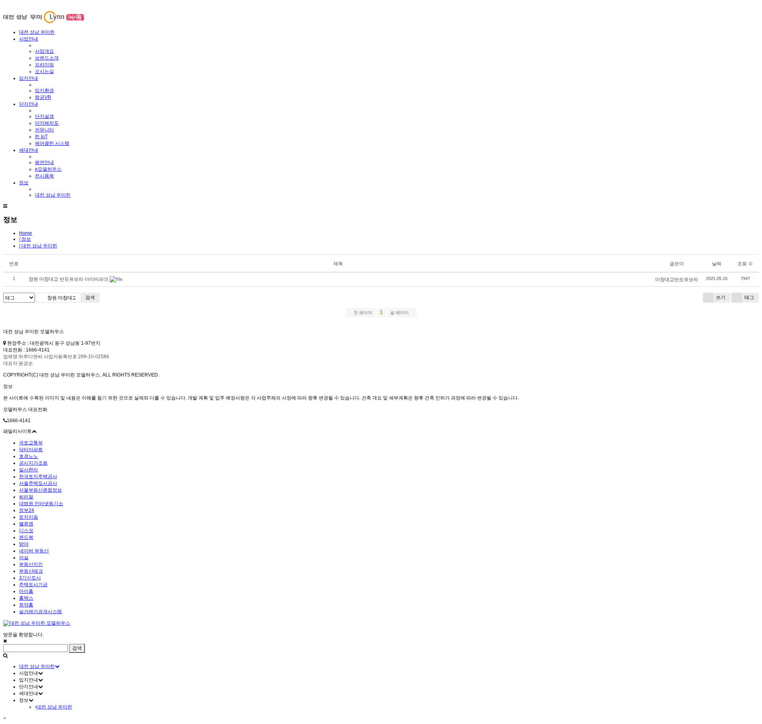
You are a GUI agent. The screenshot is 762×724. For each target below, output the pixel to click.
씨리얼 (26, 497)
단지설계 (44, 116)
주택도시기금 (33, 584)
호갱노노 (28, 456)
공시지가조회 (33, 463)
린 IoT (41, 136)
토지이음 (28, 517)
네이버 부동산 (34, 551)
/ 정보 (25, 239)
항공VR (43, 97)
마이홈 (26, 591)
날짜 (717, 263)
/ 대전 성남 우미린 (38, 246)
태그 (748, 297)
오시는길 (44, 71)
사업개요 (44, 51)
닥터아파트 (31, 449)
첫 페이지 (362, 312)
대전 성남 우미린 (37, 32)
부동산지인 (31, 564)
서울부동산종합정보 (40, 490)
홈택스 (26, 598)
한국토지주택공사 (38, 476)
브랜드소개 (47, 58)
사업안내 (28, 39)
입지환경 (44, 90)
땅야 (24, 544)
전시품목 (44, 176)
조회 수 (745, 263)
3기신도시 (30, 578)
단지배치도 (47, 123)
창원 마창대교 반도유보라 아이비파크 (68, 279)
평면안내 (44, 162)
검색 (90, 297)
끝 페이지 (400, 312)
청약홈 (26, 605)
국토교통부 (31, 443)
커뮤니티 (44, 130)
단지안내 (28, 104)
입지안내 (28, 78)
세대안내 (28, 150)
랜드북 (26, 537)
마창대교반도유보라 (676, 279)
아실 (24, 557)
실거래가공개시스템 (40, 611)
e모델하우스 (48, 169)
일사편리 (28, 470)
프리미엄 (44, 65)
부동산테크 (31, 571)
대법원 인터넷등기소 (41, 503)
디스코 (26, 530)
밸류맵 (26, 524)
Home (25, 233)
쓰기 (720, 297)
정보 (24, 182)
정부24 (26, 510)
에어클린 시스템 (52, 143)
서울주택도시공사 (38, 483)
